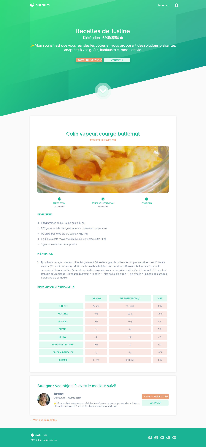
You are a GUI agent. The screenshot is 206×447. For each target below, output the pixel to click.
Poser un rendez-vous (90, 60)
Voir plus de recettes (45, 420)
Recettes (163, 5)
